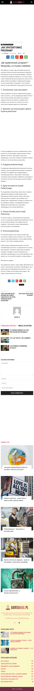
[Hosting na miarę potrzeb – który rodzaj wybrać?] (5, 643)
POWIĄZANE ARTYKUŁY (8, 326)
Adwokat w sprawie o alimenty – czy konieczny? (21, 649)
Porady (3, 671)
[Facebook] (14, 623)
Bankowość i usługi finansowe (10, 666)
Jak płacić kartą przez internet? (26, 294)
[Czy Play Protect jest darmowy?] (5, 340)
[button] (31, 2)
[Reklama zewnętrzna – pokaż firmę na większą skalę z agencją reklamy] (17, 488)
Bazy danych (5, 661)
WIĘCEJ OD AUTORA (25, 326)
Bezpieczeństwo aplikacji (8, 44)
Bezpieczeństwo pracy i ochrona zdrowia (14, 674)
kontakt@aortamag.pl (23, 618)
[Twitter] (19, 623)
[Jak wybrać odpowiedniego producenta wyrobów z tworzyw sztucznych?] (17, 457)
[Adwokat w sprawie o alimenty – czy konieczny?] (5, 650)
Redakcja (6, 53)
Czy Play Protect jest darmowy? (20, 338)
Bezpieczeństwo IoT (7, 681)
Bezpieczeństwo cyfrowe (9, 663)
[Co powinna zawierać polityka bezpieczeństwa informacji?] (5, 332)
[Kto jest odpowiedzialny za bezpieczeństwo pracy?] (17, 580)
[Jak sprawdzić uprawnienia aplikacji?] (5, 348)
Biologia (3, 669)
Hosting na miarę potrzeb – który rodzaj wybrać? (21, 641)
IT (1, 44)
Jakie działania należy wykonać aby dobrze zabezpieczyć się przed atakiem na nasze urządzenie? (8, 297)
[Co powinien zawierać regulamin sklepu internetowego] (5, 635)
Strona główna (4, 42)
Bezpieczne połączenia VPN (9, 679)
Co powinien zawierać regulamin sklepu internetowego (20, 633)
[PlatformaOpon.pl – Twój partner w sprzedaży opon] (17, 518)
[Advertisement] (17, 22)
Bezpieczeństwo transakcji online (12, 676)
